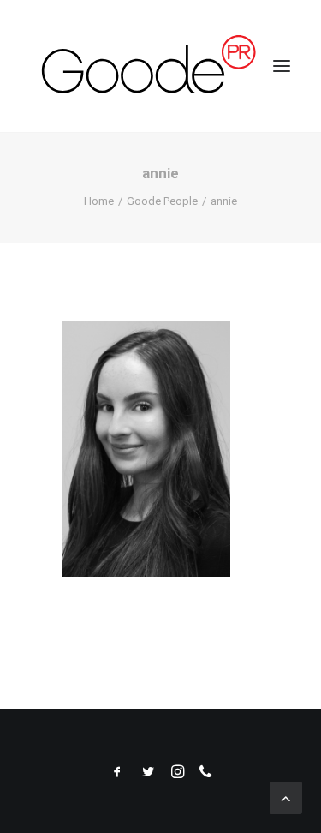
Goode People (162, 201)
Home (99, 201)
